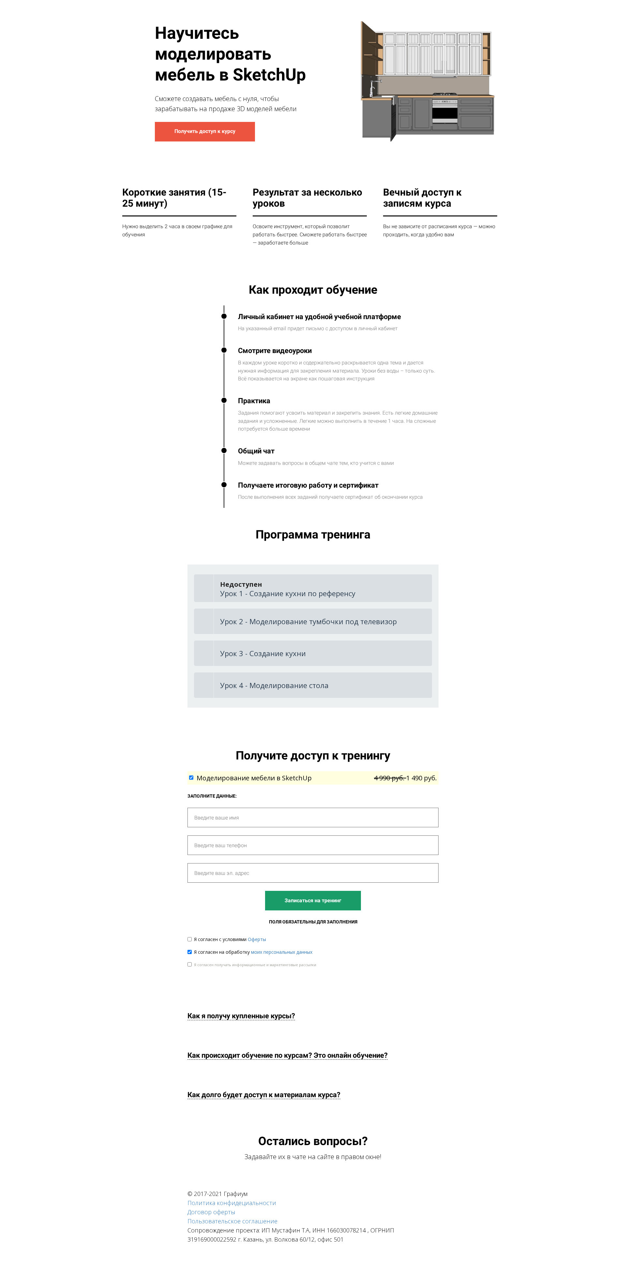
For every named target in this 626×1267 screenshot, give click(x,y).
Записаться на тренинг (313, 900)
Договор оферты (211, 1212)
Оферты (257, 939)
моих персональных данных (281, 952)
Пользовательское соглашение (232, 1221)
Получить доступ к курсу (204, 131)
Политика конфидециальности (231, 1203)
